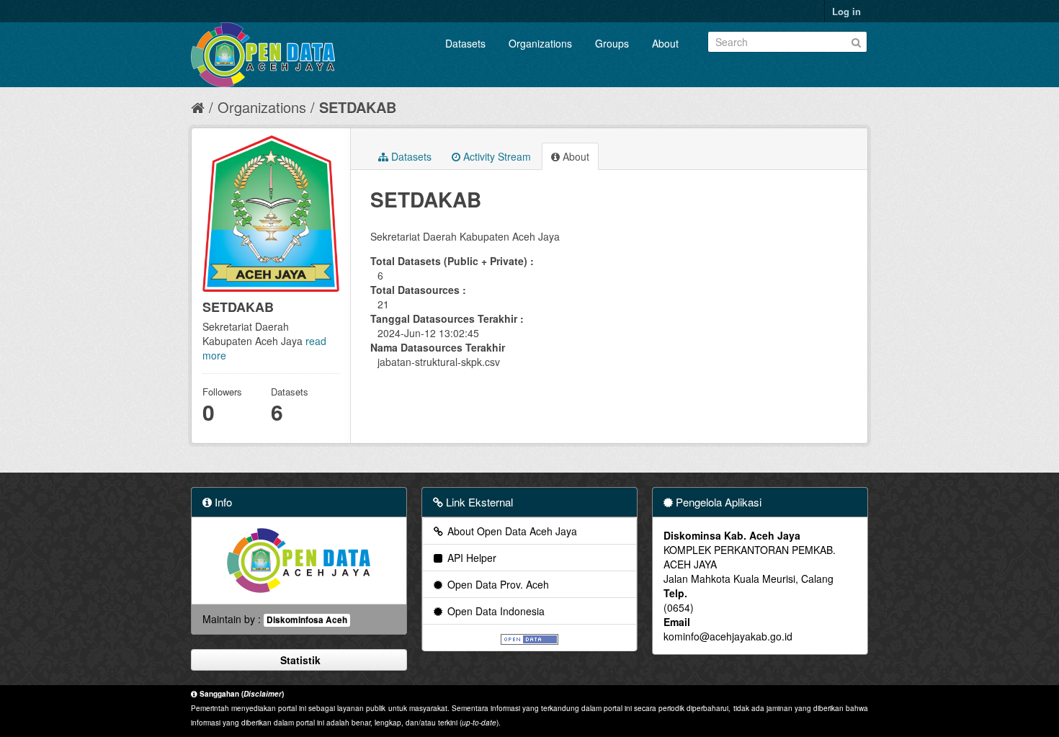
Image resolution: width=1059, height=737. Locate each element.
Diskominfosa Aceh (307, 620)
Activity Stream (495, 156)
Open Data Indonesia (494, 611)
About (665, 43)
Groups (612, 43)
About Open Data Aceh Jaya (510, 531)
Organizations (540, 43)
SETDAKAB (357, 107)
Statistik (299, 660)
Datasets (465, 43)
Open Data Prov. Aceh (496, 584)
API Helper (470, 557)
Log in (846, 11)
